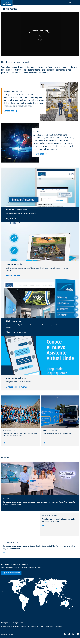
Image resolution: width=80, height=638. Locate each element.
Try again (40, 39)
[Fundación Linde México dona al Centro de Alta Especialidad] (39, 552)
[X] (69, 634)
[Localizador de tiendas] (70, 3)
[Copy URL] (40, 36)
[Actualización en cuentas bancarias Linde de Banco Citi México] (59, 526)
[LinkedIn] (78, 634)
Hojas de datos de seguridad (10, 626)
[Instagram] (73, 634)
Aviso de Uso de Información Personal (32, 626)
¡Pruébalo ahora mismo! (16, 387)
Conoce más (9, 111)
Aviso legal (49, 626)
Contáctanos (58, 626)
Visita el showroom (14, 332)
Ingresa (9, 219)
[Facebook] (65, 634)
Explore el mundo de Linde (11, 572)
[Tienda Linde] (67, 3)
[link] (7, 449)
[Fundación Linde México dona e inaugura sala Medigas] (39, 508)
